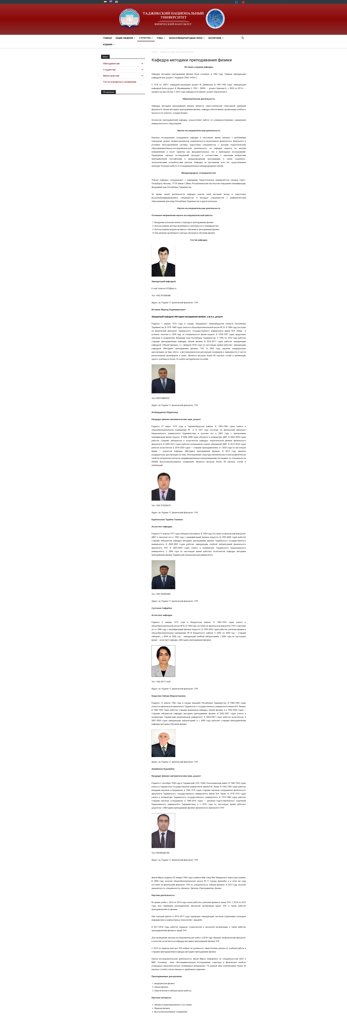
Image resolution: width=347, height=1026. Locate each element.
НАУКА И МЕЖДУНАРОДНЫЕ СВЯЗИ (185, 38)
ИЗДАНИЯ (107, 44)
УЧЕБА (160, 38)
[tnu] (173, 19)
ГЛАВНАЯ (107, 38)
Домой (154, 52)
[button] (242, 38)
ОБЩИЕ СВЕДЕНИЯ (124, 38)
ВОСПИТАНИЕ (214, 38)
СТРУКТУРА (145, 38)
